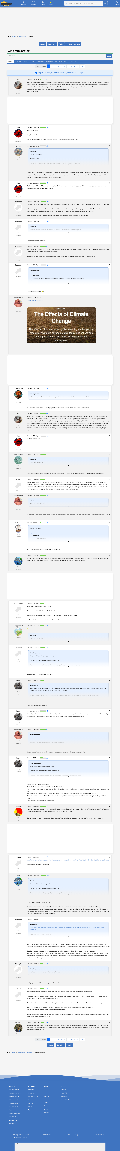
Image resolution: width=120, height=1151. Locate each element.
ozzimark (18, 1022)
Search (42, 44)
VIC (72, 61)
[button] (105, 3)
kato (18, 555)
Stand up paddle (33, 1096)
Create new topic (74, 44)
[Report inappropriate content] (109, 79)
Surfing (30, 1100)
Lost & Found (49, 61)
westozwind (18, 454)
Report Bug (64, 1096)
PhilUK (18, 479)
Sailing (30, 1106)
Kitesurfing (31, 1089)
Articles (46, 1109)
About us (46, 1091)
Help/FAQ (64, 1093)
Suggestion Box (66, 1100)
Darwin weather (13, 1106)
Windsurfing (22, 36)
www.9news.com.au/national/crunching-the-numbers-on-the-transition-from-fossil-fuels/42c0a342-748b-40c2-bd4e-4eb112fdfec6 (68, 860)
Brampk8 (18, 246)
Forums (14, 36)
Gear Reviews (40, 61)
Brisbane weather (14, 1096)
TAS (76, 61)
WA (56, 61)
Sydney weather (14, 1089)
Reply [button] (109, 56)
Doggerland (18, 626)
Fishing (30, 1110)
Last (82, 66)
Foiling (32, 61)
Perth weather (13, 1100)
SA (69, 61)
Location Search (14, 1120)
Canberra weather (14, 1113)
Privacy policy (73, 1135)
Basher (18, 989)
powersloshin (18, 297)
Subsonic (18, 806)
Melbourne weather (15, 1093)
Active (61, 44)
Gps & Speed (18, 61)
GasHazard (18, 523)
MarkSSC (18, 146)
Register (41, 73)
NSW (60, 61)
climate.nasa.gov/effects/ (35, 300)
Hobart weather (13, 1110)
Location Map (13, 1116)
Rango (18, 857)
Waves (26, 61)
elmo (18, 128)
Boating (30, 1103)
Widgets (46, 1112)
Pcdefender (18, 603)
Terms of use (46, 1135)
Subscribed (51, 44)
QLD (65, 61)
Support (46, 1096)
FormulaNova (18, 389)
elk (18, 79)
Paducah (18, 265)
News (45, 1106)
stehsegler (18, 201)
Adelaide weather (14, 1103)
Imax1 (18, 680)
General (10, 61)
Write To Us (64, 1089)
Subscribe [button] (60, 1045)
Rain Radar (12, 1123)
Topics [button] (51, 1045)
